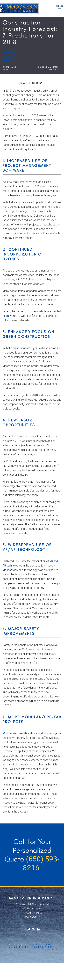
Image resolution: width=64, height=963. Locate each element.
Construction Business (47, 68)
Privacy (31, 945)
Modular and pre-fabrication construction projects (32, 733)
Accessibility (43, 947)
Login (53, 950)
